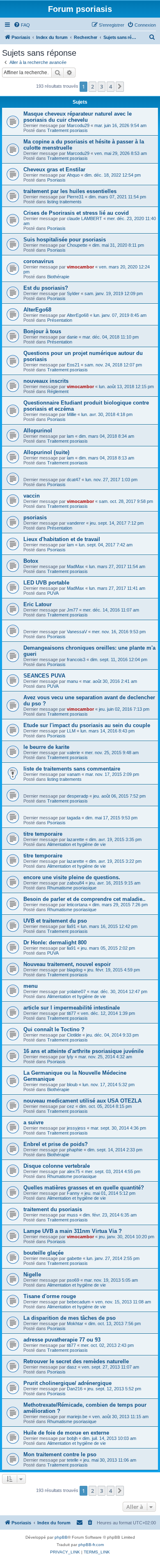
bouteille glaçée (43, 1253)
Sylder (73, 293)
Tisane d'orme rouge (49, 1296)
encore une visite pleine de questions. (71, 877)
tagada (73, 817)
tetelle (72, 1460)
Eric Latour (37, 604)
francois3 (76, 659)
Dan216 (74, 1388)
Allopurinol (37, 431)
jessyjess (76, 1128)
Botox (30, 561)
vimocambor (80, 266)
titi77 (71, 1013)
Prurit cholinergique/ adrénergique (67, 1383)
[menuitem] (22, 25)
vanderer (76, 523)
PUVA (53, 593)
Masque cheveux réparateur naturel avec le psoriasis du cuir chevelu (77, 117)
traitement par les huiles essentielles (70, 191)
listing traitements (64, 201)
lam (70, 436)
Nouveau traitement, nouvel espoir (67, 964)
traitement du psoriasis (52, 1209)
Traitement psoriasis (67, 130)
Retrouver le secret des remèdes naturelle (76, 1361)
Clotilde (74, 1034)
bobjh (72, 1438)
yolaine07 (76, 991)
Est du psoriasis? (45, 288)
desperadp (77, 796)
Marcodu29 (78, 125)
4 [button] (110, 86)
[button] (120, 86)
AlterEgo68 (37, 310)
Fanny (73, 1193)
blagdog (74, 969)
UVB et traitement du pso (55, 921)
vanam (73, 774)
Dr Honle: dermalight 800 (55, 942)
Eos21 (73, 364)
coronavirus (38, 261)
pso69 (73, 1280)
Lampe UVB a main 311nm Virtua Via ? (72, 1231)
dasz (72, 1366)
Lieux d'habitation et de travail (61, 539)
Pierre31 (75, 196)
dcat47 (73, 479)
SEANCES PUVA (44, 676)
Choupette (77, 245)
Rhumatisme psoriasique (71, 887)
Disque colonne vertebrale (56, 1166)
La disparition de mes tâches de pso (69, 1318)
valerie (73, 752)
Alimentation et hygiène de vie (76, 844)
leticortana (77, 904)
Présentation (59, 320)
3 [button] (101, 86)
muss (72, 1214)
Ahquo (73, 175)
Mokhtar (75, 1323)
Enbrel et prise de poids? (55, 1144)
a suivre (33, 1122)
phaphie (74, 1149)
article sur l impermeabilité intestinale (71, 1008)
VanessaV (77, 631)
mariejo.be (77, 1416)
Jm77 (72, 609)
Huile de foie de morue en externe (66, 1433)
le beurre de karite (46, 747)
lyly (70, 1056)
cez (70, 1106)
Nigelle (32, 1274)
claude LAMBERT (84, 218)
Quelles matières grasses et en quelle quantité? (83, 1188)
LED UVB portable (46, 583)
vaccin (31, 496)
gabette (74, 1258)
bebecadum (78, 1301)
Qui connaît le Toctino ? (54, 1029)
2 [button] (92, 86)
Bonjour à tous (42, 331)
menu (30, 986)
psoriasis (35, 517)
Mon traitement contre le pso (59, 1454)
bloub (72, 1084)
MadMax (75, 566)
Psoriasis (56, 179)
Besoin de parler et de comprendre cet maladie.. (84, 899)
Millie (71, 414)
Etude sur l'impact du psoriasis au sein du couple (86, 725)
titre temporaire (42, 834)
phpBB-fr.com (91, 1544)
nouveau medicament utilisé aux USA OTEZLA (82, 1101)
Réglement (58, 391)
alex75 (73, 1171)
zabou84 (75, 882)
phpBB (61, 1537)
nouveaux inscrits (46, 381)
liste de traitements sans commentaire (71, 769)
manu (72, 681)
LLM (71, 730)
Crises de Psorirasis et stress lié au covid (76, 213)
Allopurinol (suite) (46, 452)
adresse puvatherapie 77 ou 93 (62, 1340)
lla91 (71, 926)
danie (72, 336)
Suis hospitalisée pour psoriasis (64, 240)
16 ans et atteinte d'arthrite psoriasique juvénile (83, 1051)
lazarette (75, 839)
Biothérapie (58, 276)
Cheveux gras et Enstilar (54, 169)
